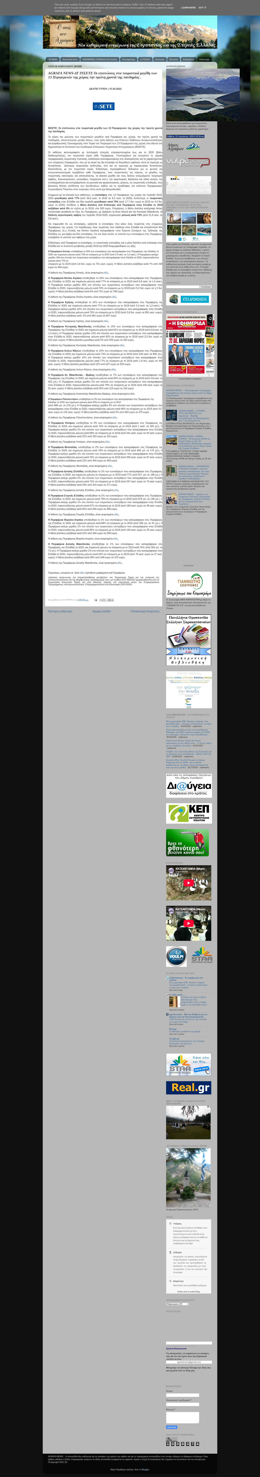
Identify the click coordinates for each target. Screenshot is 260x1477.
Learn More (188, 7)
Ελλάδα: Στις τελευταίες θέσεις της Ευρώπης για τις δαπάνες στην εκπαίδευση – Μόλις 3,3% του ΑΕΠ (188, 754)
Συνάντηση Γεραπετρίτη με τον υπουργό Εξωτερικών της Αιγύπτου (186, 1042)
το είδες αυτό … (177, 995)
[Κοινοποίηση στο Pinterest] (112, 600)
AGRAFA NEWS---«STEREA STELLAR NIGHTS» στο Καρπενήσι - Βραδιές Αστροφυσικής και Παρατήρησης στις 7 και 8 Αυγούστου (193, 416)
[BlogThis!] (103, 600)
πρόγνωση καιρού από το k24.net (188, 196)
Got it (202, 7)
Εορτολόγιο (189, 565)
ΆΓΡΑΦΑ (53, 59)
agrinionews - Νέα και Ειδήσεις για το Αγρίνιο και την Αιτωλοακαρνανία (188, 1015)
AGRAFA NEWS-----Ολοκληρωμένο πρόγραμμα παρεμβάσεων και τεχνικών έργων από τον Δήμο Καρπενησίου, (189, 392)
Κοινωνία (159, 59)
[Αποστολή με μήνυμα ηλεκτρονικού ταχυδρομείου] (100, 600)
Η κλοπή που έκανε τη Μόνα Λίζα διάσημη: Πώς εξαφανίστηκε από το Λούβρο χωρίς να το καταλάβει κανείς (194, 1001)
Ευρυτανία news (70, 59)
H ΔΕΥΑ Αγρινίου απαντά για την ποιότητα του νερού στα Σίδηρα (188, 1020)
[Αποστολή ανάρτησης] (95, 600)
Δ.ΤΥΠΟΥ (145, 59)
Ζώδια (180, 1291)
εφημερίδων (197, 379)
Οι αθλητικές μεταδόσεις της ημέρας (184, 1031)
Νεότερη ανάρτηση (60, 611)
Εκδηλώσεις (188, 59)
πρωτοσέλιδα (185, 379)
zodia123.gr (195, 1291)
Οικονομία (204, 59)
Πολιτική (173, 59)
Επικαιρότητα (128, 59)
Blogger (145, 1469)
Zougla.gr (174, 1039)
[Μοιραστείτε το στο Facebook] (109, 600)
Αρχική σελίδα (102, 611)
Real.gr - (173, 1029)
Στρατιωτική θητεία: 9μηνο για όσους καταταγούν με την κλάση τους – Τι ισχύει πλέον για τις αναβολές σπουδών (188, 743)
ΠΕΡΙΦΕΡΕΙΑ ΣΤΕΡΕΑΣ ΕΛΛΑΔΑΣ (100, 59)
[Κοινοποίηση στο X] (106, 600)
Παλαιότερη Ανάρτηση (145, 611)
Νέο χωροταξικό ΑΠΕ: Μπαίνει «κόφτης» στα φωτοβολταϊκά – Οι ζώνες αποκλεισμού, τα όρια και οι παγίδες (188, 723)
